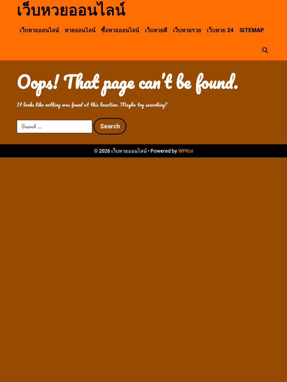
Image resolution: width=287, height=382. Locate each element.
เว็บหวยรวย (187, 30)
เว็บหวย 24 (220, 30)
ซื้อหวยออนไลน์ (120, 30)
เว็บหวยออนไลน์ (71, 10)
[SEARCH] (265, 50)
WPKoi (185, 151)
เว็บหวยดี (156, 30)
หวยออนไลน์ (80, 30)
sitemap (251, 30)
